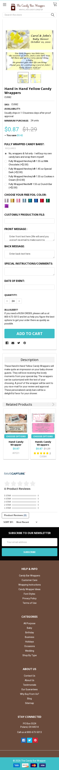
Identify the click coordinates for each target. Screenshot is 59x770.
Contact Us (29, 675)
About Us (29, 680)
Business (29, 637)
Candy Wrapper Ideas (29, 589)
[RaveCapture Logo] (14, 474)
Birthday (29, 632)
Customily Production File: (24, 214)
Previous (49, 404)
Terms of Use (30, 603)
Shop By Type (29, 655)
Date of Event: (14, 281)
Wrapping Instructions (29, 584)
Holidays (29, 641)
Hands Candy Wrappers (43, 443)
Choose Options (16, 436)
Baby (29, 628)
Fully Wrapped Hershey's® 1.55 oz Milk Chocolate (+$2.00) (28, 163)
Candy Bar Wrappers (29, 575)
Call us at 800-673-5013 (29, 732)
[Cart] (56, 4)
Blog (29, 698)
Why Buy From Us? (29, 694)
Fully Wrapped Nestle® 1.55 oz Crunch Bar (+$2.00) (30, 186)
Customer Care (29, 580)
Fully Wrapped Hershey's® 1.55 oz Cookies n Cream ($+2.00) (31, 178)
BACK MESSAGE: (14, 246)
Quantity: (10, 295)
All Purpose (29, 623)
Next (53, 404)
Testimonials (29, 685)
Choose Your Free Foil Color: (25, 195)
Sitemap (29, 703)
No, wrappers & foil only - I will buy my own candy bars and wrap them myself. (30, 155)
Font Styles (29, 594)
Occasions (29, 646)
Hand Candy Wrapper (16, 443)
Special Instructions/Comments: (28, 263)
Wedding (29, 650)
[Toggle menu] (4, 4)
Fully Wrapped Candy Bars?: (24, 146)
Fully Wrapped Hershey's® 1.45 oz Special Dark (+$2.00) (30, 171)
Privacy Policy (29, 598)
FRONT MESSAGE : (15, 229)
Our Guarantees (29, 689)
